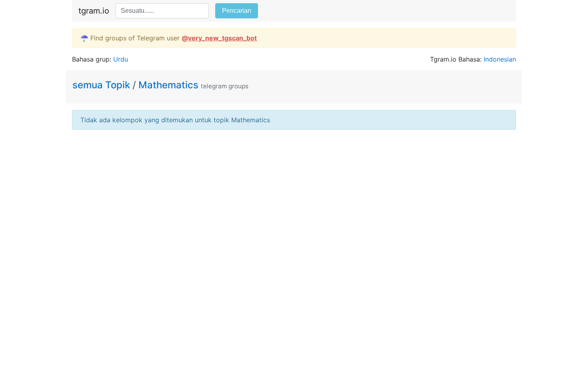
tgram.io (93, 11)
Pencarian (236, 10)
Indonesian (500, 59)
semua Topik (102, 85)
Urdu (120, 59)
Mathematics (168, 85)
